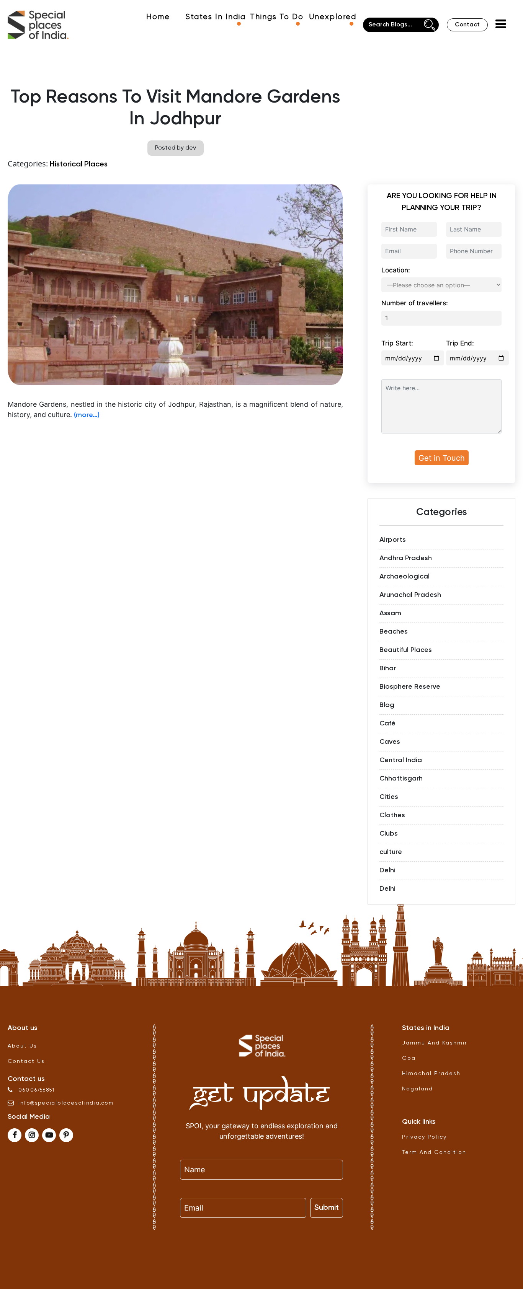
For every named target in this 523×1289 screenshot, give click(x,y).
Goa (409, 1058)
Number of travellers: (414, 303)
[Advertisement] (175, 480)
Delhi (387, 870)
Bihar (387, 668)
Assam (390, 613)
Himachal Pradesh (431, 1073)
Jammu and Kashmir (434, 1043)
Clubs (388, 833)
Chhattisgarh (401, 778)
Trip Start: (397, 343)
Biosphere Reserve (409, 686)
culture (390, 852)
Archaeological (404, 576)
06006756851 (36, 1090)
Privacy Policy (424, 1137)
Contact (467, 25)
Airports (392, 539)
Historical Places (79, 164)
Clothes (392, 815)
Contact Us (26, 1061)
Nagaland (417, 1089)
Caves (389, 741)
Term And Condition (434, 1152)
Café (387, 723)
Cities (388, 797)
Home (158, 17)
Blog (386, 705)
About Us (22, 1046)
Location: (395, 270)
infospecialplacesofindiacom (66, 1103)
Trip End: (460, 343)
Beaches (393, 631)
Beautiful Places (405, 650)
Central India (400, 760)
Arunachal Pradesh (410, 595)
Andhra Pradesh (405, 558)
